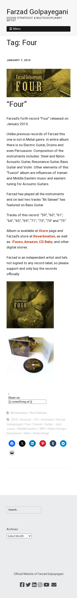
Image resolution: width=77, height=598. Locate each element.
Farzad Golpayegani (37, 12)
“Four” (17, 104)
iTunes (17, 242)
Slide (27, 433)
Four (28, 424)
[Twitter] (28, 585)
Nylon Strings (57, 428)
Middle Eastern (27, 428)
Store (43, 231)
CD (36, 419)
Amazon (31, 242)
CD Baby (46, 242)
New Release (38, 412)
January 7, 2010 (19, 60)
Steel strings (41, 433)
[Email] (54, 585)
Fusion (38, 424)
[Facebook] (22, 585)
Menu (17, 28)
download (47, 419)
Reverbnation (44, 236)
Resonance (14, 433)
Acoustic (26, 419)
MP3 (43, 428)
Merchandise (18, 412)
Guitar (49, 424)
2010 (14, 419)
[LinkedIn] (34, 585)
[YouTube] (46, 585)
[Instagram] (40, 585)
